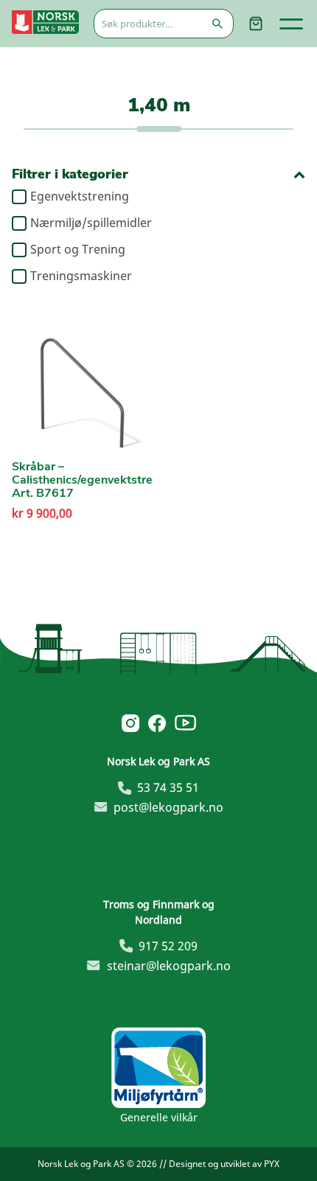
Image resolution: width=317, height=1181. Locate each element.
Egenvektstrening (79, 196)
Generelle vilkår (159, 1117)
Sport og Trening (77, 250)
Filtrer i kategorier (70, 174)
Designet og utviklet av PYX (224, 1163)
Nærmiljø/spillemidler (91, 223)
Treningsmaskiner (81, 276)
